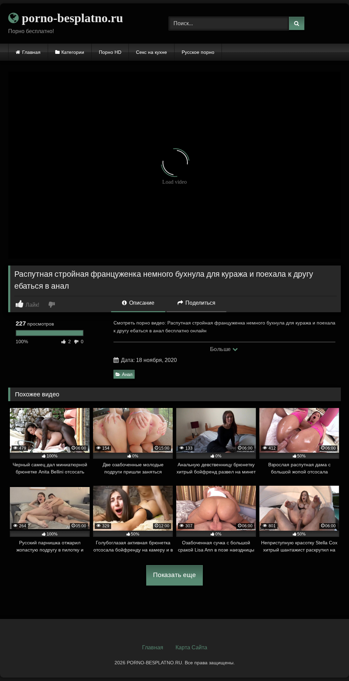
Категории (72, 52)
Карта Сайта (191, 647)
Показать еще (174, 574)
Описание (141, 303)
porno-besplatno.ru (71, 18)
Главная (31, 52)
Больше (221, 349)
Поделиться (199, 303)
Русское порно (198, 52)
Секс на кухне (151, 52)
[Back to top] (327, 660)
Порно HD (110, 52)
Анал (127, 374)
